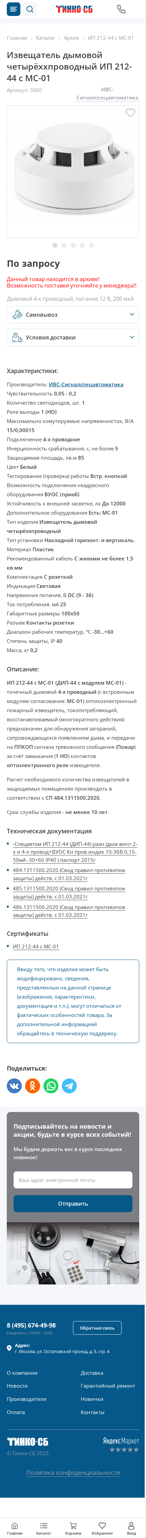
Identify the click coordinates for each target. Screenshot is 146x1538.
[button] (30, 9)
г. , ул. (62, 1348)
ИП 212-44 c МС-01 (36, 946)
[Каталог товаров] (13, 9)
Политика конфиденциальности (73, 1472)
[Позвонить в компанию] (121, 9)
